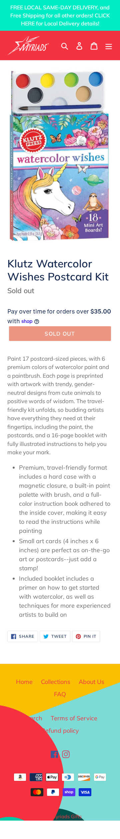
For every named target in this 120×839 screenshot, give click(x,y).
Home (24, 682)
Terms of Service (74, 718)
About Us (91, 682)
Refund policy (60, 730)
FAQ (60, 694)
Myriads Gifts (66, 816)
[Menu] (108, 45)
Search (32, 718)
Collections (55, 682)
